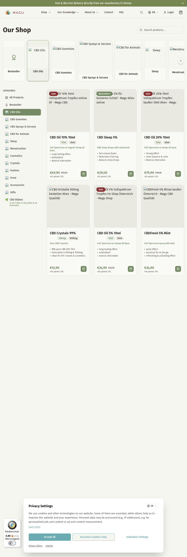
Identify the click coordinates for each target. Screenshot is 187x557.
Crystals (15, 163)
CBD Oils (15, 112)
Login (170, 12)
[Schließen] (183, 3)
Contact (108, 12)
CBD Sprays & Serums (23, 126)
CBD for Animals (19, 134)
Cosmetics (16, 155)
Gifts (13, 192)
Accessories (17, 185)
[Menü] (18, 521)
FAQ (121, 12)
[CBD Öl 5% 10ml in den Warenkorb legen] (131, 269)
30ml (72, 142)
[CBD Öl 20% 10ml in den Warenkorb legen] (178, 174)
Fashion (14, 170)
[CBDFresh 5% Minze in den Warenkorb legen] (178, 269)
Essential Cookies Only (93, 537)
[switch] (12, 543)
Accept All (50, 537)
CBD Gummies (18, 119)
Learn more (34, 527)
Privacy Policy (36, 546)
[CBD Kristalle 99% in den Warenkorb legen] (84, 269)
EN (153, 12)
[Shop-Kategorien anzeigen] (50, 12)
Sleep (13, 141)
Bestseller (15, 104)
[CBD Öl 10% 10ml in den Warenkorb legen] (84, 174)
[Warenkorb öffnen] (181, 12)
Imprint (49, 546)
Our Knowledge (67, 12)
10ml (63, 142)
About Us (90, 12)
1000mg (73, 238)
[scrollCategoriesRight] (181, 60)
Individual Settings (137, 537)
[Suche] (141, 12)
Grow (13, 177)
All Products (16, 97)
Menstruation (18, 148)
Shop (44, 12)
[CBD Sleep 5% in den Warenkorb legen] (131, 174)
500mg (62, 238)
